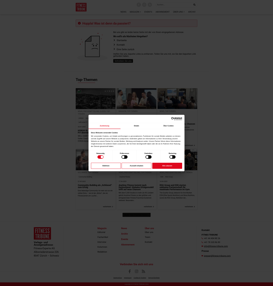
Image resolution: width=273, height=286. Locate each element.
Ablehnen (105, 166)
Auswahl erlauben (136, 166)
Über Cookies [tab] (168, 126)
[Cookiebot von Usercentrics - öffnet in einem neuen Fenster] (172, 118)
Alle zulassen (167, 166)
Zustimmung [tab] (104, 126)
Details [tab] (136, 126)
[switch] (124, 157)
